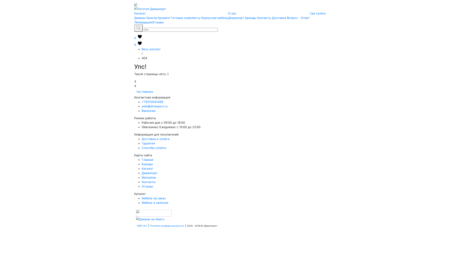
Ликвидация (143, 22)
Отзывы (158, 22)
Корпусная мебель (214, 18)
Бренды (250, 18)
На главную (145, 91)
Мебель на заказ (154, 198)
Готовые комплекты (185, 18)
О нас (232, 13)
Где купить (318, 13)
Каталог (140, 13)
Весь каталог (151, 49)
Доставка (279, 18)
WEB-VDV (142, 225)
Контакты (264, 18)
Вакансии (149, 111)
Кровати (164, 18)
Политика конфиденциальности (167, 225)
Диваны (140, 18)
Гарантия (148, 143)
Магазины (149, 177)
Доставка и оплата (155, 139)
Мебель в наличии (155, 203)
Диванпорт (236, 18)
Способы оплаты (154, 148)
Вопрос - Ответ (298, 18)
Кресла (151, 18)
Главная (147, 159)
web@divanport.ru (155, 106)
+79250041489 (152, 102)
